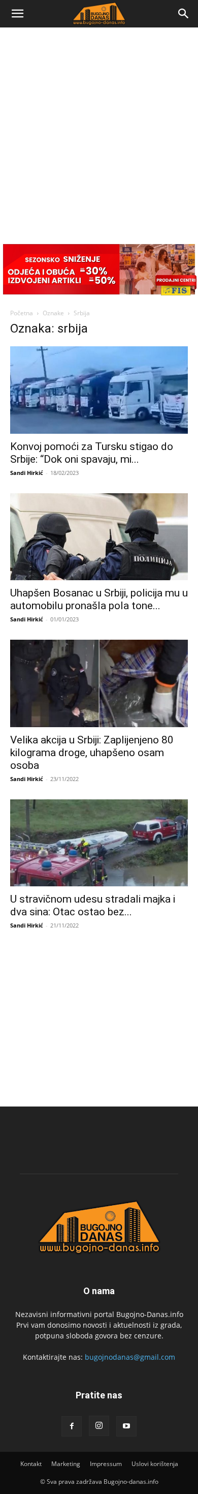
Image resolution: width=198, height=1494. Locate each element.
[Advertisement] (99, 132)
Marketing (65, 1463)
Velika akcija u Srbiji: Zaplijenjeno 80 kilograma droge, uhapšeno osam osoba (92, 752)
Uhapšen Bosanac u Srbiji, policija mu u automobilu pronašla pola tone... (99, 599)
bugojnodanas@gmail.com (130, 1357)
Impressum (106, 1463)
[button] (17, 13)
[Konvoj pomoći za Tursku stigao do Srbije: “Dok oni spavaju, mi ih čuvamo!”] (99, 389)
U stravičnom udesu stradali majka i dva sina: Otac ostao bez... (92, 905)
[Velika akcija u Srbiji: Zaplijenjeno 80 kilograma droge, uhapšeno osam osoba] (99, 683)
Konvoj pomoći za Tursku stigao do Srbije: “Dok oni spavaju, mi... (91, 452)
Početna (21, 313)
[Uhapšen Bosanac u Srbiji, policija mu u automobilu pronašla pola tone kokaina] (99, 536)
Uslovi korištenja (154, 1463)
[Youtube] (126, 1426)
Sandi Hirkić (26, 472)
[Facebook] (71, 1426)
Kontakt (31, 1463)
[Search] (184, 13)
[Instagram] (99, 1426)
